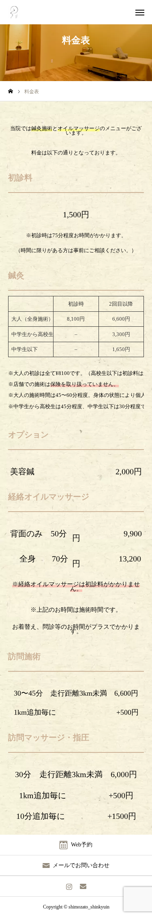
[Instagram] (69, 886)
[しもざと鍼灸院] (14, 12)
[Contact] (83, 886)
